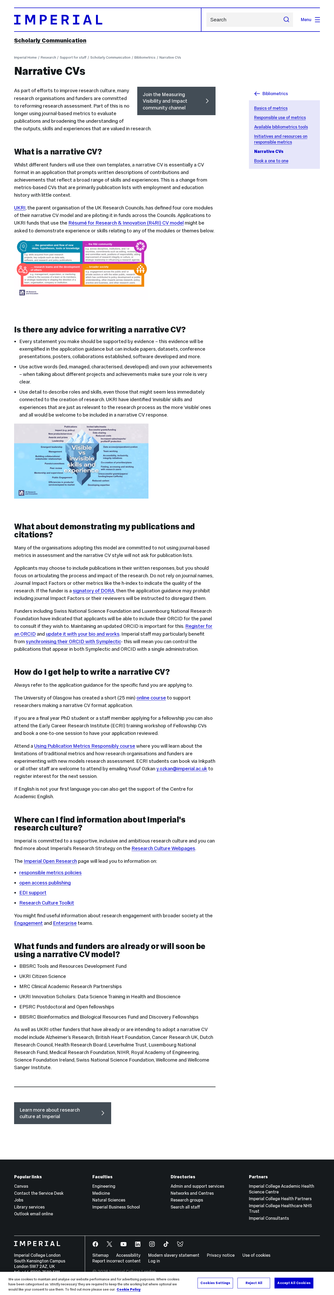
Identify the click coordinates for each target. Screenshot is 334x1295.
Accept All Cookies (293, 1283)
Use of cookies (256, 1255)
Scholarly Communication (50, 40)
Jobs (18, 1200)
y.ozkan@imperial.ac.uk (181, 769)
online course (151, 698)
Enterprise (65, 923)
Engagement (28, 923)
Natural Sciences (108, 1200)
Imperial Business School (116, 1207)
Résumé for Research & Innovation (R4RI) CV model (126, 223)
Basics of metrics (271, 108)
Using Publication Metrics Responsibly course (84, 746)
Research (48, 57)
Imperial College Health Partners (280, 1198)
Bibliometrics (145, 57)
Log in (154, 1260)
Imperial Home (25, 57)
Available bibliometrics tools (281, 126)
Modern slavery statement (173, 1255)
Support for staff (73, 57)
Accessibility (128, 1255)
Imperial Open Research (50, 861)
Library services (29, 1207)
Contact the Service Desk (38, 1193)
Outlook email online (33, 1213)
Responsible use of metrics (280, 117)
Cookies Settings (215, 1283)
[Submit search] (286, 20)
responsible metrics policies (50, 873)
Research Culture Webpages (163, 848)
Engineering (103, 1186)
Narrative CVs (170, 57)
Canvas (21, 1186)
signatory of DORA (93, 591)
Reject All (254, 1283)
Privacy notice (221, 1255)
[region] (167, 1283)
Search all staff (185, 1207)
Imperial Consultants (269, 1218)
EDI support (32, 893)
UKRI (20, 208)
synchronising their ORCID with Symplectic (73, 642)
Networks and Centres (192, 1193)
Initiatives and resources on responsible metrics (280, 139)
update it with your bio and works (83, 634)
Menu (306, 19)
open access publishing (45, 883)
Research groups (187, 1200)
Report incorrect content (116, 1260)
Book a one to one (271, 160)
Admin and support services (197, 1186)
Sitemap (100, 1255)
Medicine (101, 1193)
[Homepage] (107, 20)
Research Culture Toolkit (46, 903)
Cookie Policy (129, 1289)
